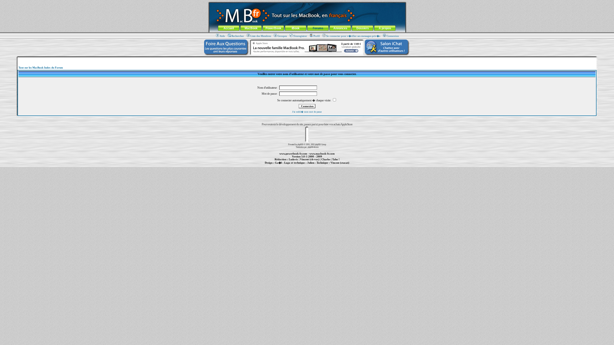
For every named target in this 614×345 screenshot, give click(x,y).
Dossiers (362, 28)
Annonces (340, 28)
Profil (316, 35)
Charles (325, 159)
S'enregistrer (300, 35)
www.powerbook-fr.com (293, 153)
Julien (310, 162)
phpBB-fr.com (313, 147)
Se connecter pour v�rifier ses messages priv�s (353, 35)
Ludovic (293, 159)
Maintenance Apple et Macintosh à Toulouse (315, 165)
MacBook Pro (290, 165)
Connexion (393, 35)
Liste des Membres (260, 35)
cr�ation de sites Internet (338, 165)
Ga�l (278, 162)
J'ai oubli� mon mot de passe (307, 111)
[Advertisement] (307, 59)
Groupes (282, 35)
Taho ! (336, 159)
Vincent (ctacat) (340, 162)
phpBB (300, 144)
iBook (296, 28)
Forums (318, 28)
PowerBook (273, 28)
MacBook (251, 28)
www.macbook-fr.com (322, 153)
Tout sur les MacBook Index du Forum (40, 67)
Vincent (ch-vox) (309, 159)
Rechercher (237, 35)
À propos (385, 28)
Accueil (229, 28)
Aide (222, 35)
